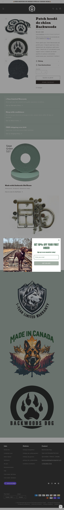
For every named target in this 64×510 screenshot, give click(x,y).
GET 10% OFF (46, 263)
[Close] (59, 240)
